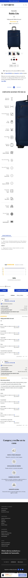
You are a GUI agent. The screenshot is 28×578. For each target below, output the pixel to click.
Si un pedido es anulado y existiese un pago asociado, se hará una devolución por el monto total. (14, 480)
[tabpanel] (14, 249)
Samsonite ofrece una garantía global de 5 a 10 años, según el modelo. (14, 492)
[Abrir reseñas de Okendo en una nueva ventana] (5, 286)
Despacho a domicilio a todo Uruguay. (14, 457)
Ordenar (13, 295)
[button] (14, 21)
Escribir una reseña (22, 291)
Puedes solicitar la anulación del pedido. (14, 468)
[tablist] (14, 236)
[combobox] (21, 572)
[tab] (6, 236)
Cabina (11, 65)
